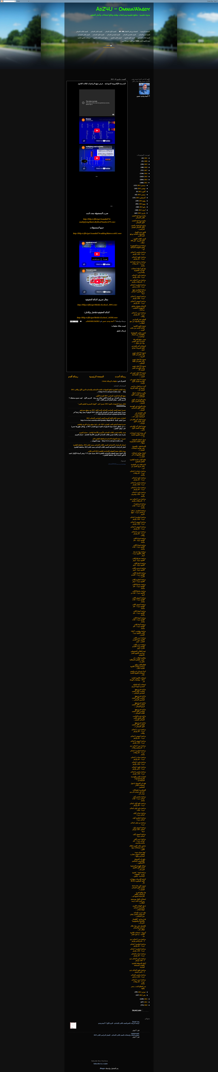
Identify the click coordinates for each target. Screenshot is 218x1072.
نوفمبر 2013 (141, 188)
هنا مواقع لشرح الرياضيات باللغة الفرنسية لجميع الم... (138, 894)
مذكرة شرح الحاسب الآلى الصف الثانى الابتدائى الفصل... (139, 718)
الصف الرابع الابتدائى (144, 35)
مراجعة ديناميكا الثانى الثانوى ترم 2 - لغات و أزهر (138, 593)
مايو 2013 (142, 207)
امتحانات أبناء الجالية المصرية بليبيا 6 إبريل (138, 685)
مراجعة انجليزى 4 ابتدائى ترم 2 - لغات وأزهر (138, 518)
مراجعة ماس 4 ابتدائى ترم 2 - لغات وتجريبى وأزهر (138, 494)
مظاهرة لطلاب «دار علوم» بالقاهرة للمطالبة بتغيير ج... (138, 660)
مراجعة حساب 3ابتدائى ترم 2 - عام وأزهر (138, 955)
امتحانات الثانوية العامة (84, 38)
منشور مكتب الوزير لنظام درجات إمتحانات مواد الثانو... (138, 847)
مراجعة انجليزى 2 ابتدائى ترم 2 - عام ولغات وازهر (138, 752)
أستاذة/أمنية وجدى (112, 463)
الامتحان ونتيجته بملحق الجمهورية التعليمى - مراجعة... (138, 308)
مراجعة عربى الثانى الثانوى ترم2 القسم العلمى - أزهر (139, 640)
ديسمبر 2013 (141, 185)
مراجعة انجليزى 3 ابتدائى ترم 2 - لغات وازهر (138, 950)
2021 (145, 158)
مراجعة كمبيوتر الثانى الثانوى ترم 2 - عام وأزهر (139, 606)
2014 (145, 179)
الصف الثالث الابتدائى (82, 31)
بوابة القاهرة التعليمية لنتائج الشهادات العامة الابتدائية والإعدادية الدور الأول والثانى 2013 (98, 389)
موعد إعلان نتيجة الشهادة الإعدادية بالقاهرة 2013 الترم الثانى (107, 451)
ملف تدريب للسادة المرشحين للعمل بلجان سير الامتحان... (138, 914)
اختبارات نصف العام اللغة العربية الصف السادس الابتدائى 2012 (106, 418)
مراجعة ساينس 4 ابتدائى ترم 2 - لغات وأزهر (138, 483)
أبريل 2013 (141, 210)
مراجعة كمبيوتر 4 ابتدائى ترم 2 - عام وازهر (138, 528)
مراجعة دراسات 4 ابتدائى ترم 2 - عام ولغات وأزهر (138, 473)
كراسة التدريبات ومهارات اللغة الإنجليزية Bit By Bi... (138, 881)
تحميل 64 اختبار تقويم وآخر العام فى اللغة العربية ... (139, 355)
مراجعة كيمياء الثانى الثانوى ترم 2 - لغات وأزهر (139, 620)
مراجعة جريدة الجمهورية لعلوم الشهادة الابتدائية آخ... (138, 247)
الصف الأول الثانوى (129, 38)
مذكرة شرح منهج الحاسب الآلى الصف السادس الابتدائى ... (139, 691)
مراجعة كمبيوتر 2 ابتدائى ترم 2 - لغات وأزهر (138, 742)
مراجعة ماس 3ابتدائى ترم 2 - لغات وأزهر (138, 959)
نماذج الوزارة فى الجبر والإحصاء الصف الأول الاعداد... (138, 401)
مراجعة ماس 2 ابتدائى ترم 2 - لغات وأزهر (139, 763)
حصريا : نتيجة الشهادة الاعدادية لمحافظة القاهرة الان (109, 439)
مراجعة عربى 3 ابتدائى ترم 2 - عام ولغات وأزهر (138, 981)
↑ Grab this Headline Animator (109, 47)
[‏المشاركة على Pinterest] (71, 321)
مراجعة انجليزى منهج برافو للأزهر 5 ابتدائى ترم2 (138, 291)
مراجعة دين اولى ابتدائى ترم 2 (138, 824)
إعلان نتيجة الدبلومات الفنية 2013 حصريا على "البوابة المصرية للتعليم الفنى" (102, 404)
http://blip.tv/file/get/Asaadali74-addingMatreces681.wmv (97, 233)
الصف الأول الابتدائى (110, 31)
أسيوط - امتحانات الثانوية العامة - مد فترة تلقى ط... (138, 934)
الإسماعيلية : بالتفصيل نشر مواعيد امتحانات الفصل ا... (138, 448)
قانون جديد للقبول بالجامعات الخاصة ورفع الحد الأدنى (138, 234)
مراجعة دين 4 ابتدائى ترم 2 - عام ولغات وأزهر (138, 500)
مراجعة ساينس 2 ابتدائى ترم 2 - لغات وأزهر (138, 773)
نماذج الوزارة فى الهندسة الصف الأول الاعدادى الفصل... (138, 408)
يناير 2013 (142, 995)
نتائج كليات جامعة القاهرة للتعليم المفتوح (138, 460)
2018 (145, 167)
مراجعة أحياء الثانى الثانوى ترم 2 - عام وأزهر (139, 626)
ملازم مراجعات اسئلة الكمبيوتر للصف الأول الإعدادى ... (138, 395)
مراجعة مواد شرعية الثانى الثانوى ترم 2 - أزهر (139, 553)
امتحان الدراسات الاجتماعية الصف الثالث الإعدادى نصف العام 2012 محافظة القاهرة (99, 445)
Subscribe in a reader (101, 1064)
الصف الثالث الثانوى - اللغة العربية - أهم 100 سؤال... (138, 241)
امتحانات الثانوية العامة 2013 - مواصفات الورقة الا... (138, 680)
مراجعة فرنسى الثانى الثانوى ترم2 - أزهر (139, 569)
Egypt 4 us (135, 1021)
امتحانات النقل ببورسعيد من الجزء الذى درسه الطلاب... (138, 901)
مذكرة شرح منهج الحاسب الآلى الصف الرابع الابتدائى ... (139, 705)
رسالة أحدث (120, 376)
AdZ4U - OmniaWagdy (123, 8)
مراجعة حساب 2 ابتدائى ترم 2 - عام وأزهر (138, 758)
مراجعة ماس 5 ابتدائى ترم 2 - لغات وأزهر (139, 276)
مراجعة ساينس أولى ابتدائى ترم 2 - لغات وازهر (139, 798)
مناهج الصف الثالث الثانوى (100, 38)
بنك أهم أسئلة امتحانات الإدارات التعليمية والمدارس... (138, 270)
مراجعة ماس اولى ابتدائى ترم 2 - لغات (138, 809)
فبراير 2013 (141, 992)
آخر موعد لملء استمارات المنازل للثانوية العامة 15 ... (138, 435)
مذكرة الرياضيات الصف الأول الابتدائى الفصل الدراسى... (138, 227)
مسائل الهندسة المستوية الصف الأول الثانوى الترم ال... (138, 868)
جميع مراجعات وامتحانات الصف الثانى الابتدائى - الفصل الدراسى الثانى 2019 (116, 1035)
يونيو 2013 (142, 204)
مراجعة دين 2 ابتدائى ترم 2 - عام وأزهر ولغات (138, 747)
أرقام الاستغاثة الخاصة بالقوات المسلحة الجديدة (139, 965)
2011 (145, 1002)
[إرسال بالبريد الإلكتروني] (77, 321)
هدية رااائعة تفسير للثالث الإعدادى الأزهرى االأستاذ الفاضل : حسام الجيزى (102, 432)
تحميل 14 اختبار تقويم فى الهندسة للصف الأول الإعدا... (138, 381)
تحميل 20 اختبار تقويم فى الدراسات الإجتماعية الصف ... (138, 375)
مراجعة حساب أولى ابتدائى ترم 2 (139, 814)
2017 (145, 170)
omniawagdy (135, 1033)
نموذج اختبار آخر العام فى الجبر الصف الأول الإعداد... (138, 421)
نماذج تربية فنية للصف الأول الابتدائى (139, 221)
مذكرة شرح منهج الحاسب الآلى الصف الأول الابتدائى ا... (139, 724)
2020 (145, 161)
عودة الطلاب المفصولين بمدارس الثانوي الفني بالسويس (138, 653)
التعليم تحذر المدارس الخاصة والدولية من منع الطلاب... (138, 321)
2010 (145, 1005)
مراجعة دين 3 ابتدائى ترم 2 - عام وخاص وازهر (138, 940)
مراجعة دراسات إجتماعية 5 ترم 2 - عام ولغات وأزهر (138, 264)
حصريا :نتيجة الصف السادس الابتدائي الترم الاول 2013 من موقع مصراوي (103, 410)
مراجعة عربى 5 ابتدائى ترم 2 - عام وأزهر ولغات (138, 314)
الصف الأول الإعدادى (98, 35)
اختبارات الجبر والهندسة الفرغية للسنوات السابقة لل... (138, 778)
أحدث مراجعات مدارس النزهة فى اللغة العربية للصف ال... (138, 388)
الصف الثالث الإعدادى (144, 38)
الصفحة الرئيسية (145, 31)
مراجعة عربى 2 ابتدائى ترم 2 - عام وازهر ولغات (138, 731)
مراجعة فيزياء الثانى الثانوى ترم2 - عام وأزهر (139, 540)
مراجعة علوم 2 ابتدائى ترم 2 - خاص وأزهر (139, 768)
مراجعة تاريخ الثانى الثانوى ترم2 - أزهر (139, 564)
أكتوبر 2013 (141, 191)
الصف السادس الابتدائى (113, 35)
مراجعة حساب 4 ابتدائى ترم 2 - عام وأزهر (138, 488)
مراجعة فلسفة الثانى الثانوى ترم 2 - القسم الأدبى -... (138, 575)
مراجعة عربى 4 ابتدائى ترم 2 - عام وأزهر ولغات (138, 533)
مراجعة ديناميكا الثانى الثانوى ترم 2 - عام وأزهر (139, 586)
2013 (145, 183)
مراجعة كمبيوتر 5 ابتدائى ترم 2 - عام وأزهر (138, 302)
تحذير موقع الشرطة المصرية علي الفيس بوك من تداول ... (139, 341)
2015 (145, 176)
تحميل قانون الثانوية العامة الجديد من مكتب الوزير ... (138, 328)
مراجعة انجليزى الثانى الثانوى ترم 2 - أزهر (139, 580)
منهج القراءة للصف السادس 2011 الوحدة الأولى (111, 396)
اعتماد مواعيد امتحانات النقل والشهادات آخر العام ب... (139, 455)
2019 (145, 164)
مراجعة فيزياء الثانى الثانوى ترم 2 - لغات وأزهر (139, 547)
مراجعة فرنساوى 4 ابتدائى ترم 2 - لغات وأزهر (139, 506)
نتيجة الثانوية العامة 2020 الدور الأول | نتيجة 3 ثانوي (136, 41)
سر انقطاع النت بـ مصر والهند (138, 987)
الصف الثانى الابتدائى (96, 31)
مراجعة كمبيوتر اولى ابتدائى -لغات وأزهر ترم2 (139, 829)
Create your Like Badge (121, 464)
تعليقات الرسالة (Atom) (109, 381)
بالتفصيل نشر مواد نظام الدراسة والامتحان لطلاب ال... (138, 928)
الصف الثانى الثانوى (116, 38)
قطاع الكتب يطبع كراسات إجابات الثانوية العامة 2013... (138, 666)
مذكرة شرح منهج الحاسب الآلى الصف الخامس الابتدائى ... (139, 698)
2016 (145, 173)
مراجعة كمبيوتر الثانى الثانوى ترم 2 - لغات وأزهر (139, 600)
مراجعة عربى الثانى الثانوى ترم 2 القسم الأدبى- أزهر (139, 646)
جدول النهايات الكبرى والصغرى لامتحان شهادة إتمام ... (139, 908)
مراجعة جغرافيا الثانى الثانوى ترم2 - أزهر (139, 559)
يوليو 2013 (142, 201)
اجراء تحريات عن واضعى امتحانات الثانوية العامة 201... (138, 673)
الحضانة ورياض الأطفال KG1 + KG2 (128, 31)
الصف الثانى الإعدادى (84, 35)
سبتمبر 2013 (141, 194)
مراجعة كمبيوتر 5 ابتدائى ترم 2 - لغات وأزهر (138, 297)
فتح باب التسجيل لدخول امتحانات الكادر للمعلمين (138, 785)
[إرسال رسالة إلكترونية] (81, 321)
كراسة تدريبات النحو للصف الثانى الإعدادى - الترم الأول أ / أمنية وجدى (118, 1023)
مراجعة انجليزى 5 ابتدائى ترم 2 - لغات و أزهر (138, 286)
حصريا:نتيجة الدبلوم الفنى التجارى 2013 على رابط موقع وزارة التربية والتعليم (101, 424)
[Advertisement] (110, 23)
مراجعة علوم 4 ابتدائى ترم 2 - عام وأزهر (139, 479)
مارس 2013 (141, 213)
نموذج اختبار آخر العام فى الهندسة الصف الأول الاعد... (138, 428)
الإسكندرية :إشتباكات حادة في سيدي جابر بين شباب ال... (138, 792)
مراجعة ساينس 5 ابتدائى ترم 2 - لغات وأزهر (138, 253)
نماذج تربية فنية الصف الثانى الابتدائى (139, 217)
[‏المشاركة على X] (74, 321)
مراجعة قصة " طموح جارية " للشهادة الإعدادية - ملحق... (139, 874)
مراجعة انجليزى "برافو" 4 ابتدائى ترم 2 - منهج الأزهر (138, 512)
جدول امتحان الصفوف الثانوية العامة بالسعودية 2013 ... (138, 441)
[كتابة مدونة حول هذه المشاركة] (76, 321)
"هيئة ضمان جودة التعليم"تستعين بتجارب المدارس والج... (138, 854)
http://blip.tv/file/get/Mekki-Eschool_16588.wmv (97, 317)
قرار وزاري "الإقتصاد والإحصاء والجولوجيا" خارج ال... (138, 921)
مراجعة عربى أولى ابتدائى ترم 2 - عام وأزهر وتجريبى (139, 841)
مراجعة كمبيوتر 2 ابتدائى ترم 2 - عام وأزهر (138, 737)
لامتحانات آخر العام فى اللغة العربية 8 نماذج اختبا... (138, 348)
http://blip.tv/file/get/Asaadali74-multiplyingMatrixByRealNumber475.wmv (97, 220)
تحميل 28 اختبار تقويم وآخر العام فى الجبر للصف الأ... (139, 368)
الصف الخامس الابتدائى (129, 35)
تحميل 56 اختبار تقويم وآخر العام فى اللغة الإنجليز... (139, 361)
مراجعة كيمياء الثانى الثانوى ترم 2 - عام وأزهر (139, 613)
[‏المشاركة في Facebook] (72, 321)
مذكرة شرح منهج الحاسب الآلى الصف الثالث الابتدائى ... (139, 711)
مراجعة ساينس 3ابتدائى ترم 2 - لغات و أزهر (138, 976)
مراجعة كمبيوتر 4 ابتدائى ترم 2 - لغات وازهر (138, 523)
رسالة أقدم (73, 376)
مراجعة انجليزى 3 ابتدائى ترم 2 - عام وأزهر (138, 945)
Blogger (102, 1068)
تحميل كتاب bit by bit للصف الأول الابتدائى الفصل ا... (139, 888)
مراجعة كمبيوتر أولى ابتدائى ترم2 (139, 835)
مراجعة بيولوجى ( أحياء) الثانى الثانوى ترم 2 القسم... (138, 633)
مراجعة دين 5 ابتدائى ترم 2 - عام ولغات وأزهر (138, 281)
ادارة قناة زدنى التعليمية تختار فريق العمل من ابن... (138, 466)
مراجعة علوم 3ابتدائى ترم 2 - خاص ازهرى (138, 971)
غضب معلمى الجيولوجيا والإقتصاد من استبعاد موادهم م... (138, 335)
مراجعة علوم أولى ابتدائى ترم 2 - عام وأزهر (138, 804)
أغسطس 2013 (140, 198)
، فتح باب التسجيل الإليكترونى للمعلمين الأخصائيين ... (139, 861)
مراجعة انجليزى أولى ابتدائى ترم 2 (139, 819)
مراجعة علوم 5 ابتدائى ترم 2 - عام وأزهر (139, 258)
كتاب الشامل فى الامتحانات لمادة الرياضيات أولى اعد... (138, 415)
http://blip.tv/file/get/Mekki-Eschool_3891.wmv (97, 304)
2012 (145, 999)
